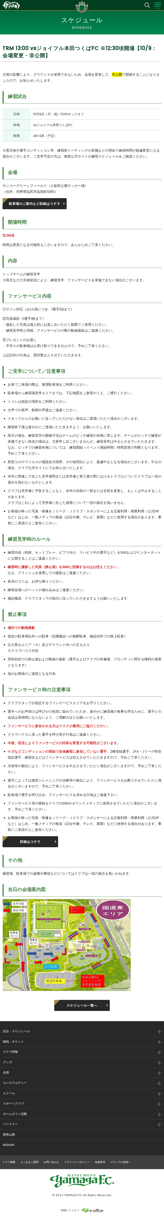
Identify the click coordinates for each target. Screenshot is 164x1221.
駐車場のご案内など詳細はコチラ (34, 203)
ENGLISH (8, 1145)
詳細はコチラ (30, 841)
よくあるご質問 (29, 1162)
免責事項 (100, 1162)
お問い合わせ (51, 1162)
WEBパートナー (70, 1210)
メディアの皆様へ (120, 1162)
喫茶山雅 (9, 1134)
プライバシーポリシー (77, 1162)
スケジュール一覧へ (82, 1005)
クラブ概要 (9, 1162)
